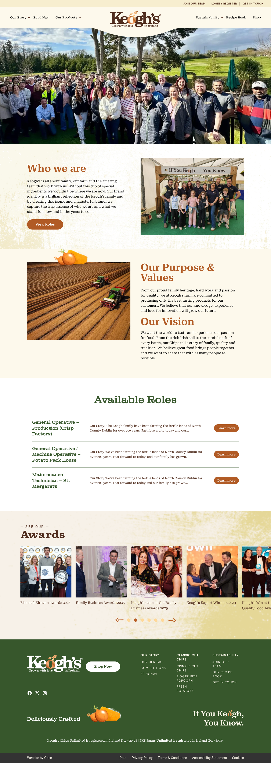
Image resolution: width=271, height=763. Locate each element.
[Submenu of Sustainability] (221, 17)
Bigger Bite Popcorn (187, 678)
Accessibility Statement (209, 758)
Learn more (226, 428)
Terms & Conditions (172, 758)
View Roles (45, 224)
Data (123, 758)
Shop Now (103, 666)
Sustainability (207, 17)
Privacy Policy (142, 758)
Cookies (238, 758)
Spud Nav (41, 17)
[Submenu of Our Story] (29, 17)
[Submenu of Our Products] (79, 17)
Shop (257, 17)
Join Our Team (194, 3)
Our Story (18, 17)
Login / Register (224, 3)
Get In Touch (253, 3)
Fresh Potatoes (185, 689)
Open (48, 758)
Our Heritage (153, 662)
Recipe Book (236, 17)
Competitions (153, 668)
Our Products (66, 17)
